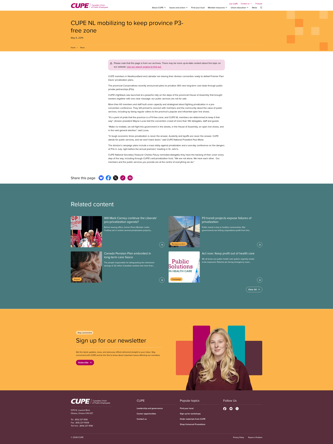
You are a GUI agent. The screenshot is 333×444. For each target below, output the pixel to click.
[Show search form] (261, 7)
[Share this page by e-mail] (130, 178)
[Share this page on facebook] (108, 178)
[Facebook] (224, 408)
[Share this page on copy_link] (122, 178)
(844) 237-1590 (86, 425)
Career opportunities (146, 413)
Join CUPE (233, 3)
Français (258, 3)
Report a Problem (255, 437)
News (254, 7)
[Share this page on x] (115, 178)
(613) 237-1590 (81, 419)
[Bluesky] (230, 408)
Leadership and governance (150, 408)
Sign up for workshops (190, 413)
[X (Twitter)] (237, 408)
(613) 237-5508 (82, 422)
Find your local (198, 7)
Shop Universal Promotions (192, 424)
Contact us (142, 418)
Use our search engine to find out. (144, 66)
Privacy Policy (238, 437)
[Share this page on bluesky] (101, 178)
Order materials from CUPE (192, 418)
